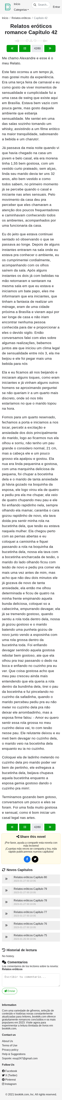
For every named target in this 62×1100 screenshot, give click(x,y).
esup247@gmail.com (25, 1058)
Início (17, 4)
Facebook (11, 1071)
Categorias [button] (20, 9)
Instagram (10, 1084)
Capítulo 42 (40, 18)
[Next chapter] (50, 48)
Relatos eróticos (21, 18)
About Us (7, 1041)
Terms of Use (9, 1045)
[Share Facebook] (27, 859)
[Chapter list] (24, 48)
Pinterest (10, 1079)
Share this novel (33, 836)
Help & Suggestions (13, 1054)
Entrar (56, 6)
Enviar (11, 991)
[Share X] (35, 859)
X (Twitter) (11, 1075)
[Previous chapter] (12, 48)
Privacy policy (10, 1049)
